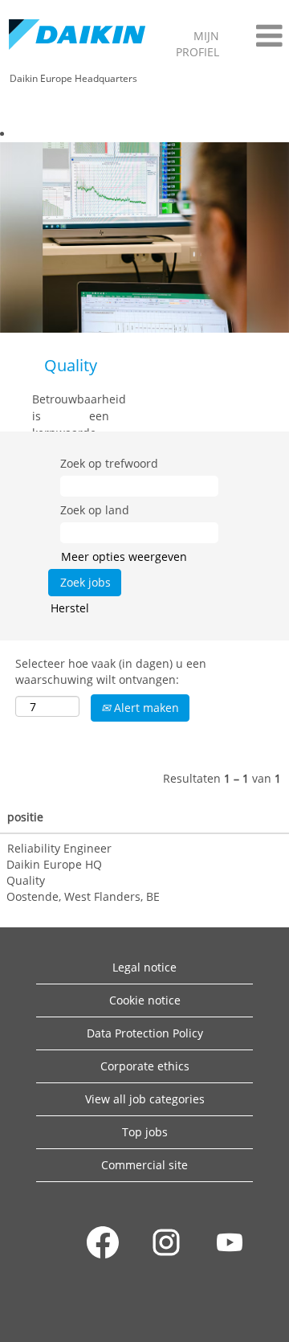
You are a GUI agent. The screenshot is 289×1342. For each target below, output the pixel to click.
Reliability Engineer (59, 848)
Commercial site (144, 1164)
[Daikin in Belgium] (77, 35)
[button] (258, 35)
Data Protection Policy (145, 1033)
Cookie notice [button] (145, 1000)
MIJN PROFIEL (197, 43)
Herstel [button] (70, 608)
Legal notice (144, 967)
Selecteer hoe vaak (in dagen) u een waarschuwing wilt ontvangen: (110, 671)
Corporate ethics (144, 1066)
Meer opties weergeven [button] (124, 556)
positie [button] (25, 816)
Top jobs (145, 1131)
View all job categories (145, 1099)
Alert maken (145, 707)
